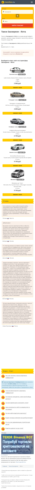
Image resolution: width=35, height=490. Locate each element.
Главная (5, 466)
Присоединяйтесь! (21, 462)
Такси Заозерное (13, 466)
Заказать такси (17, 87)
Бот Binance (4, 455)
